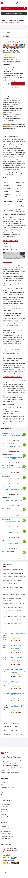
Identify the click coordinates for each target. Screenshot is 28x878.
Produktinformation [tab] (9, 128)
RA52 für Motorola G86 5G (14, 478)
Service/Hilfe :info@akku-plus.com (14, 13)
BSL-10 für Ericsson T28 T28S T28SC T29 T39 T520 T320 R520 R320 (18, 659)
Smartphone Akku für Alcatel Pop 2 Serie (13, 620)
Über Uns (3, 782)
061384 (16, 727)
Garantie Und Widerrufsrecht (8, 787)
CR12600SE (16, 723)
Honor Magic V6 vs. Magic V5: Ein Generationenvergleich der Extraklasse (12, 756)
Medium (8, 772)
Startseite (3, 20)
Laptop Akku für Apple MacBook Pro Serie (13, 569)
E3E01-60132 (13, 730)
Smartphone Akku (5, 816)
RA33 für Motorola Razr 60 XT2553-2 (14, 511)
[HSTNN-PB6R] (6, 670)
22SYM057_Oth (11, 66)
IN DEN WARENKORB (18, 83)
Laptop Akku (4, 814)
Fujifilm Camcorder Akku (7, 836)
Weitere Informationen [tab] (10, 131)
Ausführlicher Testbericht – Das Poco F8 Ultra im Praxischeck (13, 768)
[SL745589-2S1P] (6, 707)
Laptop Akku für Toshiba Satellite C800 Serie (14, 576)
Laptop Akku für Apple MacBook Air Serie (13, 573)
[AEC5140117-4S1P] (6, 683)
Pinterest (17, 772)
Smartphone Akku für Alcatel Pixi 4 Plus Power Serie (12, 612)
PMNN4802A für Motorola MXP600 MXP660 (14, 468)
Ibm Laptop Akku (5, 826)
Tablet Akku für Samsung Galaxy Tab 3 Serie (13, 603)
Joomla (12, 772)
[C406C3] (6, 636)
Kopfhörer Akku (4, 806)
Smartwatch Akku (5, 804)
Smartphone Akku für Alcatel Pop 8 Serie (13, 607)
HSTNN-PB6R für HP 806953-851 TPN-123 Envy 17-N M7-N (18, 671)
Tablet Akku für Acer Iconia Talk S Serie (12, 587)
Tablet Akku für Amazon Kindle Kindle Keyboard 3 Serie (12, 599)
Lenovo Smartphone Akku (7, 828)
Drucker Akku (12, 20)
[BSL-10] (6, 658)
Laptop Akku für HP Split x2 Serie (11, 584)
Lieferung (3, 789)
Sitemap (3, 794)
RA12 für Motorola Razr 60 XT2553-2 (14, 521)
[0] (16, 3)
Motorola (21, 20)
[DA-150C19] (6, 646)
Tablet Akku (4, 809)
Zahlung (3, 784)
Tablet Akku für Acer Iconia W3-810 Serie (13, 591)
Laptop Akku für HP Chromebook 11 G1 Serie (13, 580)
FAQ (2, 792)
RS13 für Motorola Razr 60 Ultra (14, 500)
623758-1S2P (7, 727)
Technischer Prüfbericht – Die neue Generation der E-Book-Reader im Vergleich (13, 764)
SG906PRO (7, 723)
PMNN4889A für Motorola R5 (14, 446)
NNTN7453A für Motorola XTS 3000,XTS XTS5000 (14, 554)
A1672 (5, 730)
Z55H (21, 734)
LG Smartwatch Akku (6, 831)
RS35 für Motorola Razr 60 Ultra (14, 489)
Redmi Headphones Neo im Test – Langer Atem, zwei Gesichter (14, 760)
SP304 (15, 734)
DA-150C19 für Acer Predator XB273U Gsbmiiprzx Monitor (16, 647)
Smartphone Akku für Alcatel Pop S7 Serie (13, 623)
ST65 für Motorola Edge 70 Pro (14, 532)
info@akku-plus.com (12, 850)
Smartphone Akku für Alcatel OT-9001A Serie (14, 616)
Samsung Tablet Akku (6, 833)
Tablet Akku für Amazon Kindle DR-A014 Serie (14, 594)
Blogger (3, 772)
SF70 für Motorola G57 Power (14, 543)
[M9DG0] (6, 693)
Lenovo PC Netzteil (5, 838)
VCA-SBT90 (7, 734)
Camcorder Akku (5, 811)
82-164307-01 (7, 243)
